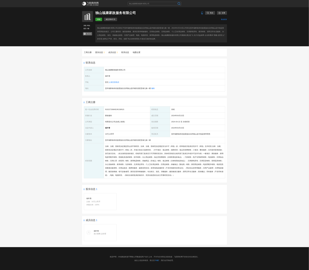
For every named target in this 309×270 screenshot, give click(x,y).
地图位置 (136, 52)
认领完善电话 (114, 82)
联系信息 (125, 52)
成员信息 (113, 52)
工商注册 (88, 52)
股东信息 (100, 52)
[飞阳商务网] (94, 3)
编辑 (153, 88)
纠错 (157, 260)
